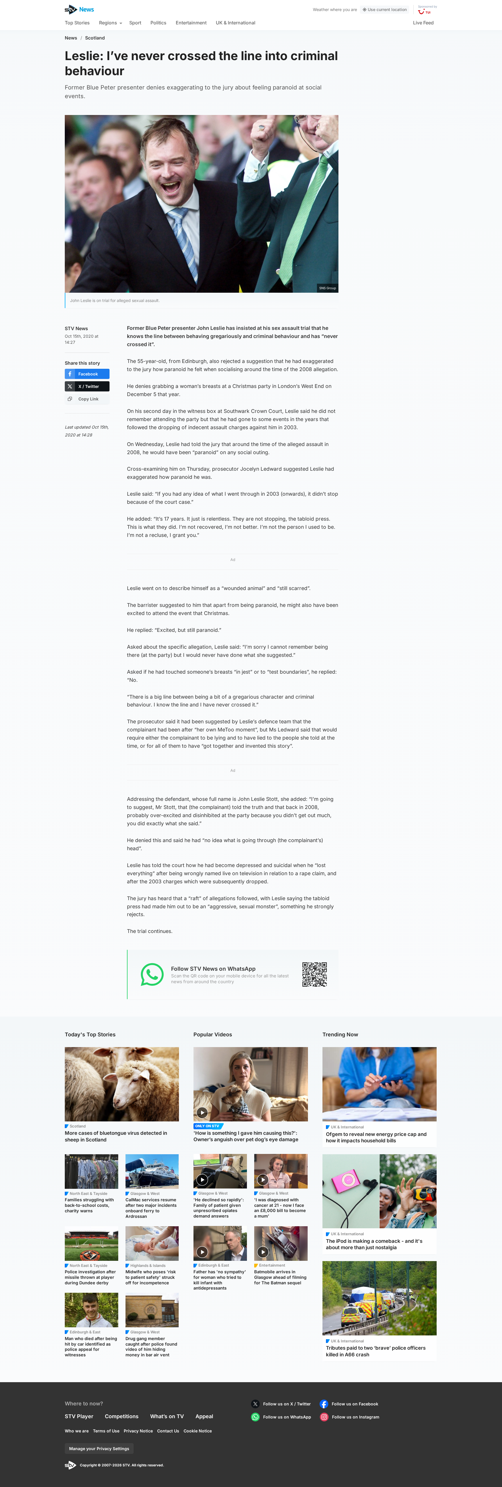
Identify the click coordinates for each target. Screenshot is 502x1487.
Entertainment (191, 23)
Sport (135, 23)
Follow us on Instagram (355, 1416)
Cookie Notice (198, 1430)
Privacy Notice (138, 1430)
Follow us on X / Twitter (287, 1403)
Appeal (204, 1416)
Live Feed (423, 23)
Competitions (122, 1416)
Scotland (95, 38)
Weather (321, 9)
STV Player (79, 1416)
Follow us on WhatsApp (287, 1416)
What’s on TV (167, 1416)
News (71, 38)
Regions (108, 23)
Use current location (387, 9)
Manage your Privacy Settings (99, 1448)
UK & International (235, 23)
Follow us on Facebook (355, 1403)
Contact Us (168, 1430)
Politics (158, 23)
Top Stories (77, 23)
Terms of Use (106, 1430)
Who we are (77, 1430)
